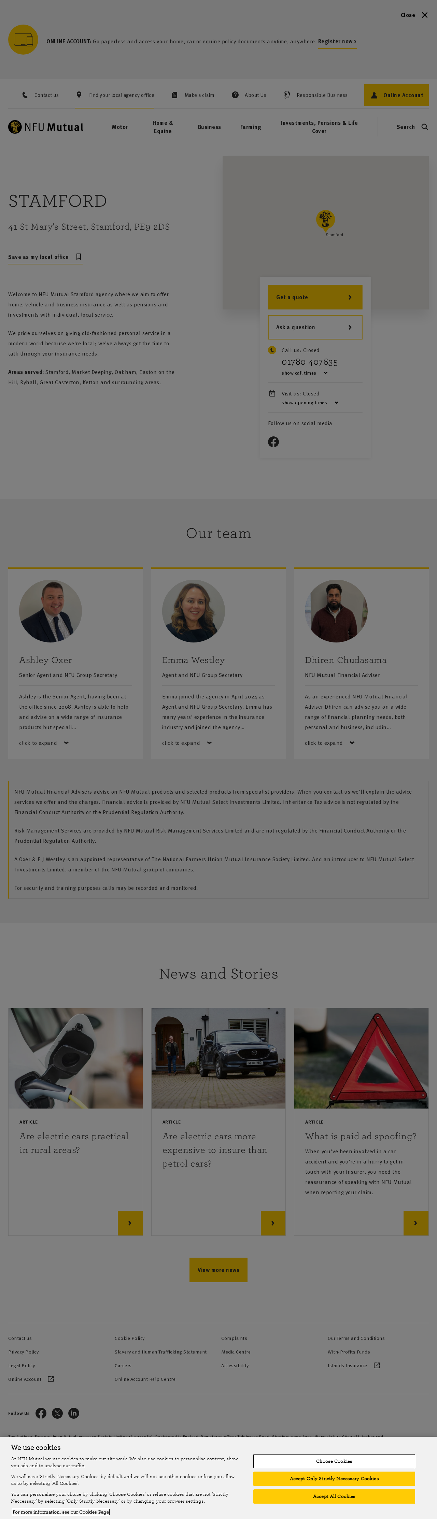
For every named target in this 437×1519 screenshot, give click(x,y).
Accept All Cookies (334, 1496)
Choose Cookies (334, 1461)
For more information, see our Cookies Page (61, 1512)
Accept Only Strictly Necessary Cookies (334, 1478)
